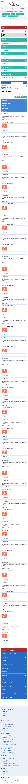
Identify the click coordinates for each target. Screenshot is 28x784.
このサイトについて (7, 780)
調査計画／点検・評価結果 (9, 763)
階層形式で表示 (22, 94)
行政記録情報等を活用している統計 (11, 765)
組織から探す (6, 729)
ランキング (5, 716)
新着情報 (5, 715)
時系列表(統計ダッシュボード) (10, 737)
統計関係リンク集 (7, 772)
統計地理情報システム (8, 739)
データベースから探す (8, 724)
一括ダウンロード (21, 96)
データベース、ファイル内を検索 (10, 88)
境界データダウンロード (8, 742)
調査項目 (5, 761)
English (2, 1)
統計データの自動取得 (8, 752)
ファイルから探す (7, 726)
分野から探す (6, 728)
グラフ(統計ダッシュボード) (9, 735)
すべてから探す (6, 722)
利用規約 (17, 780)
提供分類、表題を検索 (7, 87)
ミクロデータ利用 (7, 750)
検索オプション (5, 85)
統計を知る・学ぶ (7, 771)
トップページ (5, 8)
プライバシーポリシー (8, 782)
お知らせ (5, 711)
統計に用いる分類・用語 (8, 758)
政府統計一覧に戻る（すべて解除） (18, 18)
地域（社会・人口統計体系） (9, 744)
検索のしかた (22, 86)
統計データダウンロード (8, 741)
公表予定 (5, 713)
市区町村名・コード (7, 760)
